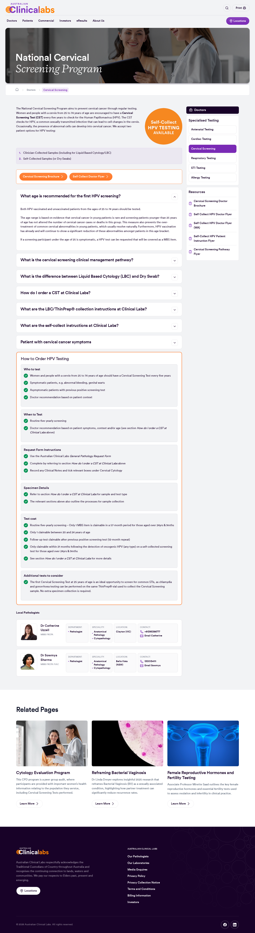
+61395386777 (152, 632)
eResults (81, 20)
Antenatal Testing (202, 129)
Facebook (225, 925)
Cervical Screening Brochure (41, 176)
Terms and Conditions (141, 889)
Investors (65, 20)
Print (239, 8)
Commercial (46, 20)
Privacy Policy (136, 876)
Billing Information (139, 895)
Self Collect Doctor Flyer (88, 176)
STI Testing (198, 168)
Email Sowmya (152, 665)
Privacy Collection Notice (144, 882)
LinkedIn (235, 925)
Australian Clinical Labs (38, 924)
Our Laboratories (138, 863)
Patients (27, 20)
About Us (98, 20)
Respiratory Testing (203, 158)
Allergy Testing (200, 177)
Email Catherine (153, 636)
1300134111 (150, 661)
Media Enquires (137, 869)
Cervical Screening (203, 148)
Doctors (12, 20)
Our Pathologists (138, 856)
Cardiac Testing (201, 139)
